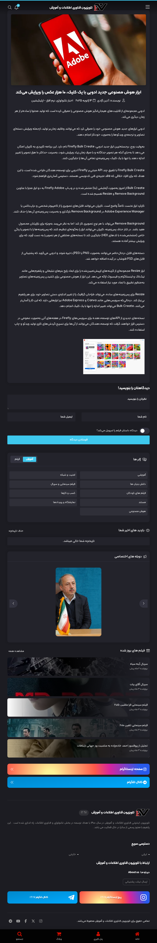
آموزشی (142, 475)
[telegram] (10, 921)
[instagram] (40, 921)
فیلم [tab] (17, 459)
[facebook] (26, 921)
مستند (142, 502)
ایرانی (144, 854)
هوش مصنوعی (137, 511)
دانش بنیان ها (138, 484)
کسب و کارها (68, 493)
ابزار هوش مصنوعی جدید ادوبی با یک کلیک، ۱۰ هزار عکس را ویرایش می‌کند (78, 92)
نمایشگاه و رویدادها (64, 502)
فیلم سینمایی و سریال (63, 484)
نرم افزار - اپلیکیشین (43, 100)
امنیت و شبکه (67, 475)
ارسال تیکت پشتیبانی (136, 882)
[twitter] (33, 921)
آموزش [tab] (29, 459)
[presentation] (143, 603)
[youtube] (18, 921)
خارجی (72, 854)
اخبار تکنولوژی (64, 100)
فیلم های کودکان (136, 493)
